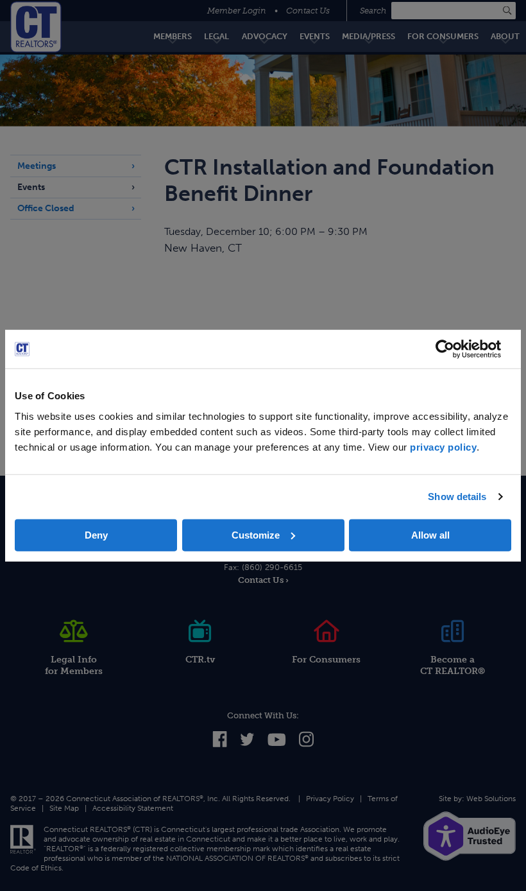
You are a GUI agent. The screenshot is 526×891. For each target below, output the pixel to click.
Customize (256, 534)
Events (31, 187)
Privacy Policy (330, 798)
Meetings (36, 165)
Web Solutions (491, 798)
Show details (457, 496)
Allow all (430, 534)
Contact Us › (263, 580)
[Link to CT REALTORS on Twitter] (247, 743)
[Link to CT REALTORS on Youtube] (276, 743)
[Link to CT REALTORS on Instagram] (306, 745)
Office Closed (45, 208)
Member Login (236, 10)
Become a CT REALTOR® (452, 665)
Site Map (64, 808)
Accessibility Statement (132, 808)
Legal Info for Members (74, 665)
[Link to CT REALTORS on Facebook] (219, 744)
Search (374, 10)
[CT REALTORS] (36, 27)
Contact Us (308, 10)
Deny (96, 534)
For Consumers (326, 659)
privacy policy (443, 446)
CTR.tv (200, 659)
